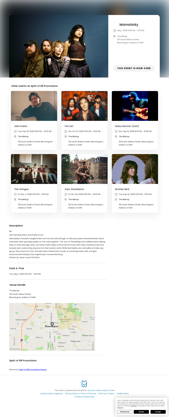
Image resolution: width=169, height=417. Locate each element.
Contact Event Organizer (51, 393)
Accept (158, 412)
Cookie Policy (123, 393)
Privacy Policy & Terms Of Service (80, 393)
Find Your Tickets (106, 393)
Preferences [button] (120, 407)
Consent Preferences (84, 396)
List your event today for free (101, 390)
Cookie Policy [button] (134, 405)
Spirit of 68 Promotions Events (33, 369)
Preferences (125, 412)
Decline (141, 412)
